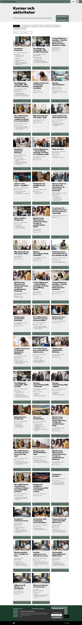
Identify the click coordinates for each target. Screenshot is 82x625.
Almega (73, 1)
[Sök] (77, 1)
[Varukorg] (69, 1)
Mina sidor (62, 1)
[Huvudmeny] (80, 1)
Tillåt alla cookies (57, 617)
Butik (66, 1)
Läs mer (21, 616)
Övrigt (23, 28)
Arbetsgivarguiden (54, 1)
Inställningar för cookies (57, 612)
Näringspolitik (17, 28)
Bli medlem (42, 1)
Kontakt (47, 1)
